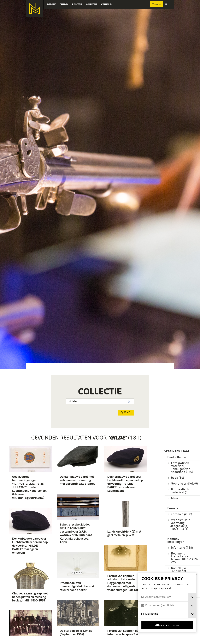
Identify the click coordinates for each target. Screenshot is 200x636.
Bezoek (51, 4)
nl (167, 4)
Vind (127, 412)
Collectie (91, 4)
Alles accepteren (167, 625)
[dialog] (167, 602)
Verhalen (106, 4)
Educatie (77, 4)
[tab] (192, 597)
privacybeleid (163, 588)
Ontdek (64, 4)
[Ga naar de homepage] (34, 8)
